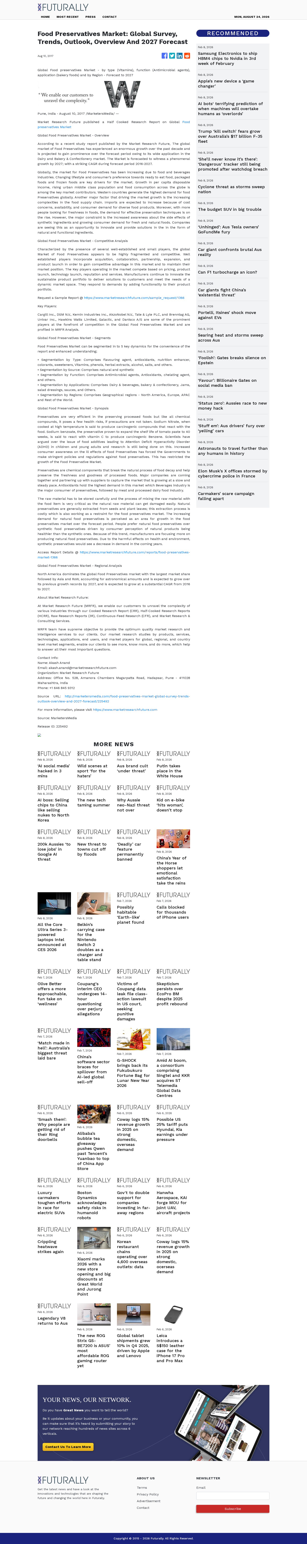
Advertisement (148, 1501)
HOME (45, 16)
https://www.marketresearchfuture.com (125, 710)
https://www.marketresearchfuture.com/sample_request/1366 (134, 298)
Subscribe (233, 1509)
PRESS (90, 16)
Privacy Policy (148, 1494)
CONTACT (109, 16)
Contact (143, 1508)
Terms (142, 1488)
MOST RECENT (68, 16)
